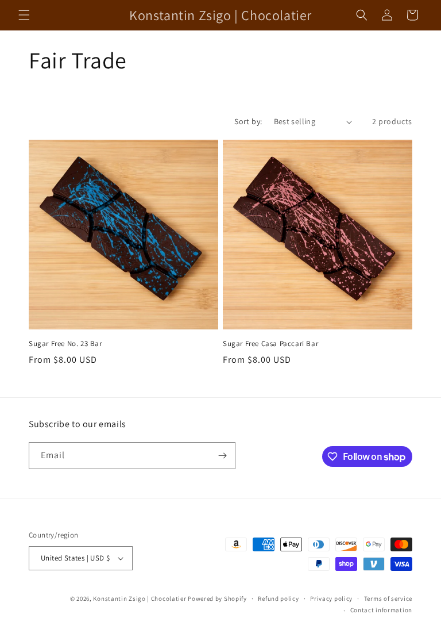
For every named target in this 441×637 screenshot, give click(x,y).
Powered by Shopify (217, 598)
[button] (24, 15)
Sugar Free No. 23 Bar (65, 343)
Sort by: (248, 121)
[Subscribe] (222, 455)
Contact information (381, 610)
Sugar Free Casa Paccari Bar (270, 343)
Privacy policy (331, 598)
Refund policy (278, 598)
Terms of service (388, 598)
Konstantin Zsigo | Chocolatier (139, 598)
